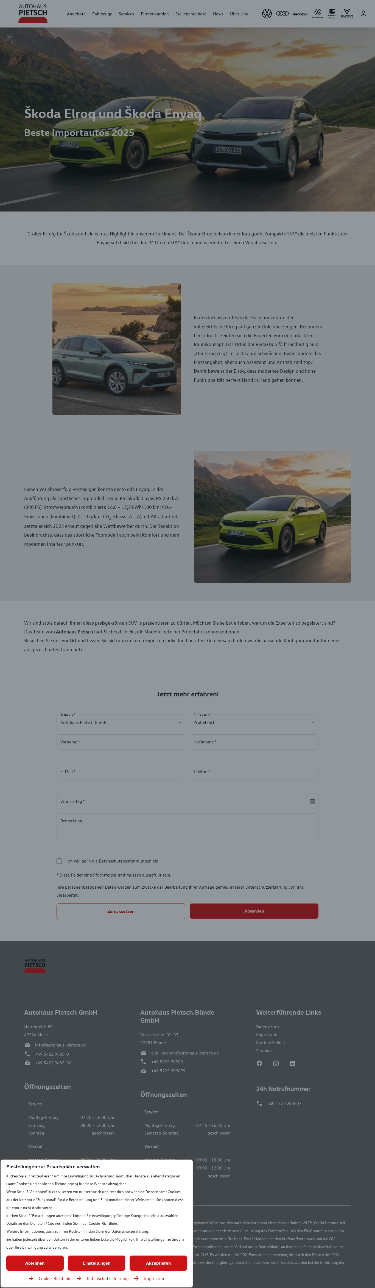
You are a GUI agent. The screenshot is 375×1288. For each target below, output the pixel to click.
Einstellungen (96, 1263)
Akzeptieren (158, 1263)
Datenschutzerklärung (108, 1278)
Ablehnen (34, 1263)
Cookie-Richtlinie (55, 1278)
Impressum (155, 1278)
